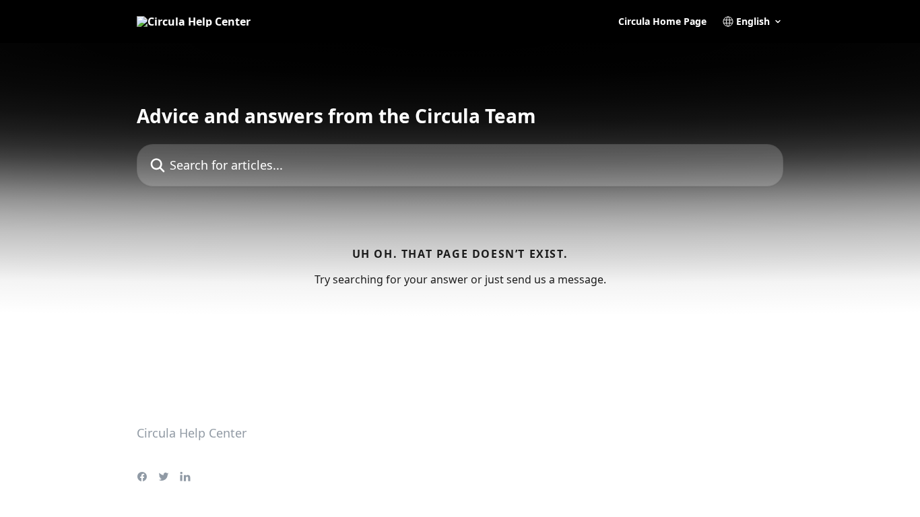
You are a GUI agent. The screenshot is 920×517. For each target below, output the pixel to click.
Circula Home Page (662, 21)
